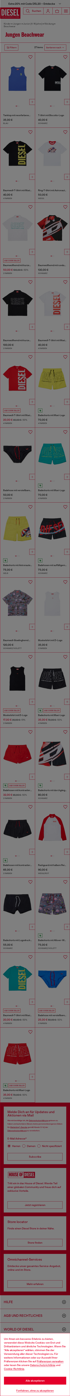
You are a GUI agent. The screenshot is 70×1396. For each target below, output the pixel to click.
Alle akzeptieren (35, 1380)
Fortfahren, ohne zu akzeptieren (35, 1390)
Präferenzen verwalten (50, 1361)
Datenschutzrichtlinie (42, 1365)
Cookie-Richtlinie (14, 1368)
